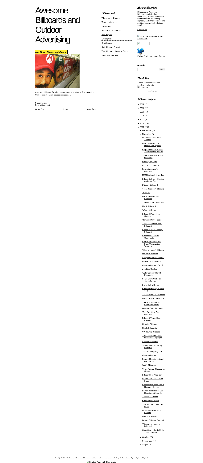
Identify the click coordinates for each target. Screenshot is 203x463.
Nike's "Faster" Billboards (153, 298)
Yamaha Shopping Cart (152, 351)
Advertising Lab (143, 458)
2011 (142, 104)
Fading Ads (106, 26)
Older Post (39, 109)
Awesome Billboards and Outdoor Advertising (57, 25)
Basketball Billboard (150, 285)
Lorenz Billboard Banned (153, 420)
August (145, 445)
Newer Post (91, 109)
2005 (142, 127)
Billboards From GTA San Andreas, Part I (153, 180)
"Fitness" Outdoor (150, 397)
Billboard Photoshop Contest (151, 215)
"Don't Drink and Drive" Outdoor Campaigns (152, 336)
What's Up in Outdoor (111, 18)
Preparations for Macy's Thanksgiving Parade (152, 150)
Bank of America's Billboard (150, 170)
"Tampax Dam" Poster (151, 220)
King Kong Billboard (150, 165)
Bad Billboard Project (111, 47)
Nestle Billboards (149, 328)
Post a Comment (42, 105)
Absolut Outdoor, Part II (152, 265)
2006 (142, 123)
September (147, 441)
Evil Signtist (106, 39)
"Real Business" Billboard (153, 189)
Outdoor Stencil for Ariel (152, 308)
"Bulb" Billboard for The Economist (152, 274)
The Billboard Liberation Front (115, 51)
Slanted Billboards (150, 342)
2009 (142, 112)
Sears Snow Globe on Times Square (151, 280)
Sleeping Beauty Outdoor (153, 257)
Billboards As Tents (150, 400)
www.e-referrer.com (151, 91)
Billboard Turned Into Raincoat (151, 319)
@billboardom (150, 56)
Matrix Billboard (149, 206)
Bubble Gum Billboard (151, 261)
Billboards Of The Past (111, 30)
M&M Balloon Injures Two (153, 175)
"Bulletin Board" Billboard (153, 202)
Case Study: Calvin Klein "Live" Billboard (153, 431)
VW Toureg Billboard (151, 332)
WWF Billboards (149, 365)
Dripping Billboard (150, 185)
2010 (142, 108)
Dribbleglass (107, 43)
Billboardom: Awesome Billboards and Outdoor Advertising (147, 14)
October (146, 437)
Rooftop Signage (149, 161)
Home (65, 109)
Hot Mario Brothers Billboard (50, 52)
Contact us (142, 30)
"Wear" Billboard (149, 210)
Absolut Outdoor (149, 355)
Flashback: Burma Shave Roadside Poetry (153, 386)
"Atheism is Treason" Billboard (151, 425)
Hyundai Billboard (150, 324)
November (147, 134)
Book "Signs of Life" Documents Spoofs (151, 144)
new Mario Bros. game (82, 92)
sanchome (65, 94)
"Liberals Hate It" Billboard (153, 295)
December (147, 130)
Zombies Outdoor (150, 269)
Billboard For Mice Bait (152, 375)
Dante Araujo (126, 458)
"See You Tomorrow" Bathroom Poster (151, 303)
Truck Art (146, 192)
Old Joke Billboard (150, 254)
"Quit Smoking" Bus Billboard (150, 313)
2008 (142, 116)
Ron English (107, 34)
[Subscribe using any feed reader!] (151, 38)
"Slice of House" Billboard (153, 250)
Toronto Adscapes (109, 22)
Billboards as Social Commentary (150, 237)
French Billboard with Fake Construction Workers (151, 244)
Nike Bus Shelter (149, 416)
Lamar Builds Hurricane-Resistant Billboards (153, 392)
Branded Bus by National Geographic (153, 360)
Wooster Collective (110, 55)
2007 (142, 119)
